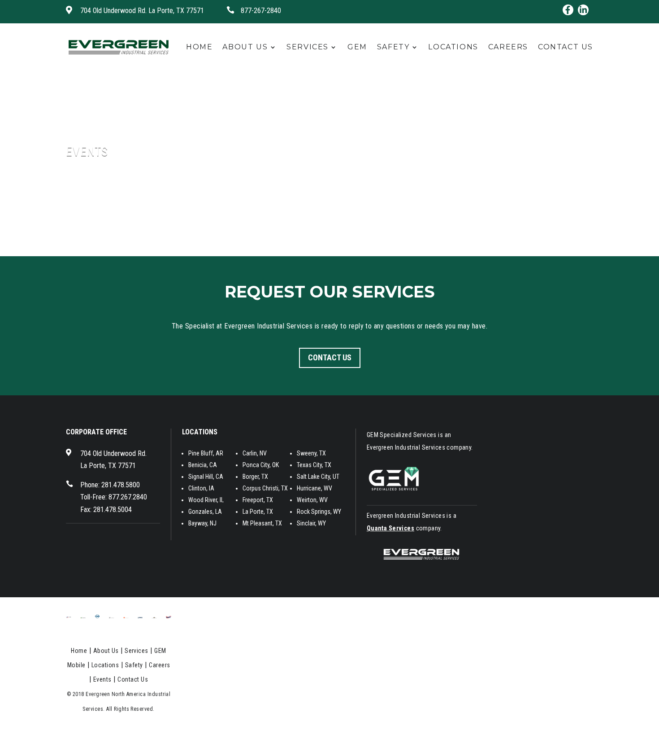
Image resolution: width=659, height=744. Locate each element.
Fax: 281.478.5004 (106, 509)
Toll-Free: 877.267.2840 (113, 497)
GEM (357, 47)
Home (199, 47)
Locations (453, 47)
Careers (508, 47)
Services (307, 47)
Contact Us (565, 47)
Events (102, 679)
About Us (245, 47)
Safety (393, 47)
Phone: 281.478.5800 (110, 485)
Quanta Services (390, 528)
